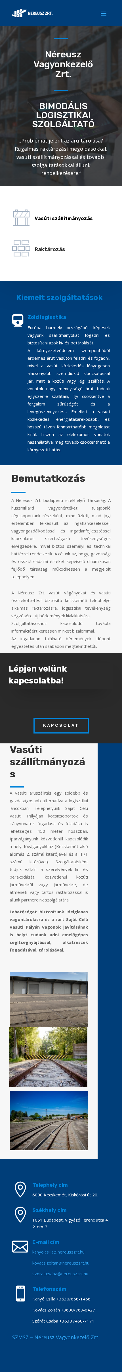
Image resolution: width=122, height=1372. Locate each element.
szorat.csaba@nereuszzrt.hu (60, 1273)
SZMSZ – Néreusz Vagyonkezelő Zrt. (56, 1337)
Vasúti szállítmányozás (64, 218)
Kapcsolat (61, 725)
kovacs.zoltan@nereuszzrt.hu (60, 1263)
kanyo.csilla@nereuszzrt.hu (58, 1252)
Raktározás (50, 249)
